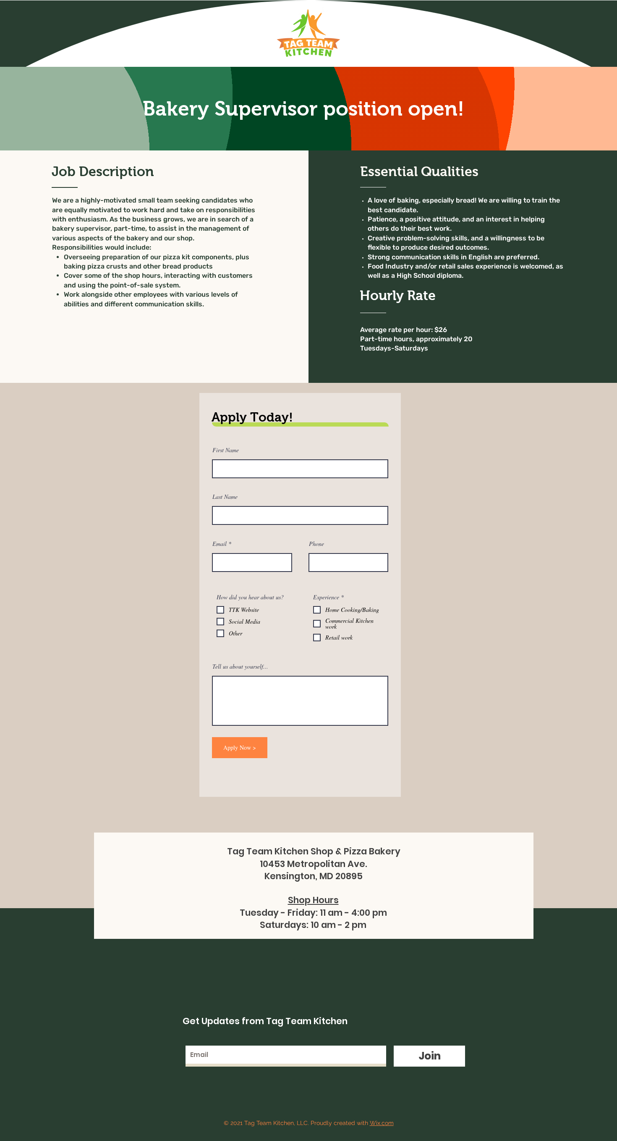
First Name (225, 450)
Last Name (225, 497)
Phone (316, 544)
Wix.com (382, 1123)
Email (219, 544)
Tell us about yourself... (240, 666)
